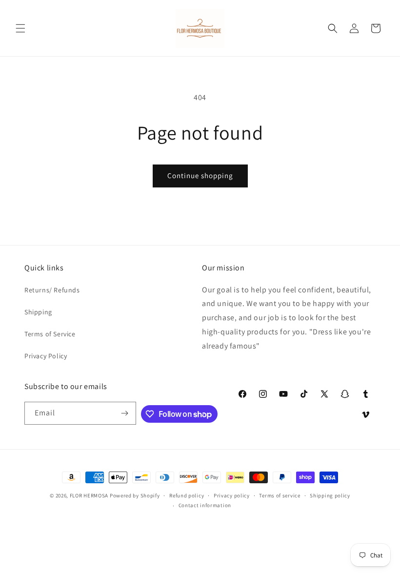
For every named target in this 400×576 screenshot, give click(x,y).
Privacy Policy (45, 355)
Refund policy (186, 495)
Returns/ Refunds (52, 290)
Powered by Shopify (135, 495)
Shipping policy (330, 495)
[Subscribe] (125, 413)
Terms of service (279, 495)
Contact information (205, 505)
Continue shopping (200, 175)
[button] (20, 28)
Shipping (38, 312)
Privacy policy (232, 495)
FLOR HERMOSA (89, 495)
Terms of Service (50, 333)
